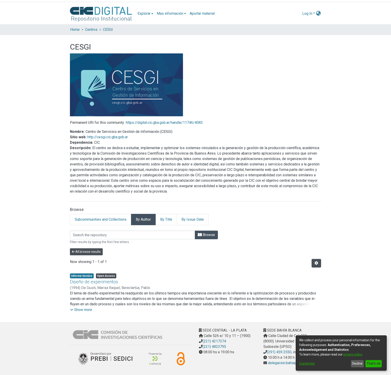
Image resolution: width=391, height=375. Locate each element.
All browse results (88, 251)
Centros (91, 29)
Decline (357, 363)
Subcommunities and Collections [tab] (100, 219)
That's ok (373, 363)
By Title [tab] (166, 219)
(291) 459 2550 (279, 352)
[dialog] (341, 353)
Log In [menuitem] (307, 13)
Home (75, 29)
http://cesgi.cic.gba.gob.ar (107, 137)
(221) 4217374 (214, 341)
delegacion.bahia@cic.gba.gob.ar (293, 363)
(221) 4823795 (214, 346)
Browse (208, 235)
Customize (307, 363)
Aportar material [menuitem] (202, 13)
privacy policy (352, 354)
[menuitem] (145, 13)
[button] (81, 310)
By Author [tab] (143, 219)
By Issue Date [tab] (192, 219)
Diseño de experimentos (94, 281)
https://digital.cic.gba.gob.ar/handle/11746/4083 (164, 122)
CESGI (108, 29)
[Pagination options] (316, 263)
